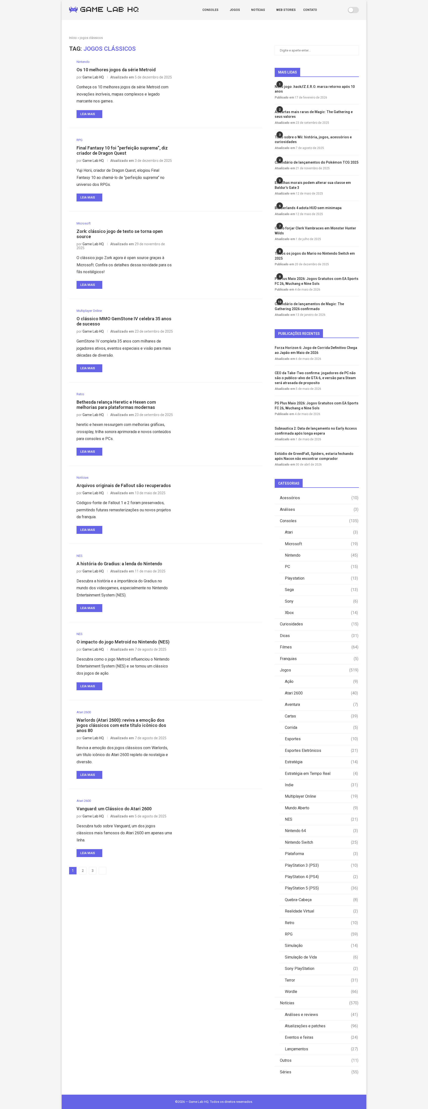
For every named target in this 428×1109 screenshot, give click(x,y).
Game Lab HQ (93, 77)
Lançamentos (321, 1049)
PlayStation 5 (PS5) (321, 888)
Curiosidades (319, 624)
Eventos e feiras (321, 1037)
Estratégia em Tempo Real (321, 773)
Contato (310, 10)
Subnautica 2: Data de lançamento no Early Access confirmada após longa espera (316, 430)
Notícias (258, 10)
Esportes (321, 739)
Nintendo (321, 555)
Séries (319, 1072)
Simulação (321, 945)
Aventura (321, 704)
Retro (321, 922)
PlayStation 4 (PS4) (321, 876)
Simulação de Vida (321, 957)
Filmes (319, 647)
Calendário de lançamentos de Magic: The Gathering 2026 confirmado (309, 306)
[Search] (342, 10)
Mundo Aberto (321, 808)
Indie (321, 785)
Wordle (321, 991)
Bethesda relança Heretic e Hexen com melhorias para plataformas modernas (116, 404)
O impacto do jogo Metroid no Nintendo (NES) (123, 641)
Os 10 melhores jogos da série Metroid (116, 69)
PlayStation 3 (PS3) (321, 865)
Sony (321, 601)
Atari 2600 (321, 693)
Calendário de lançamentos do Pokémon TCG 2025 (316, 162)
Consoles (210, 10)
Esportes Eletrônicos (321, 750)
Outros (319, 1060)
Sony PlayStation (321, 968)
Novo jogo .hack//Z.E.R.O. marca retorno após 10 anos (315, 89)
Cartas (321, 716)
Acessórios (319, 497)
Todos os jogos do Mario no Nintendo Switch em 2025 (315, 255)
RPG (321, 934)
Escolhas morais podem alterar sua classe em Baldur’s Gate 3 (313, 185)
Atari (321, 532)
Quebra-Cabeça (321, 899)
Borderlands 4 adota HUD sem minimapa (308, 208)
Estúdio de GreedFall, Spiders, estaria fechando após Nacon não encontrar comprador (314, 456)
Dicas (319, 635)
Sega (321, 589)
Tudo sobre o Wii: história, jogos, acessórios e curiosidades (313, 139)
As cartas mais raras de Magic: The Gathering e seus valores (314, 114)
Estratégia (321, 762)
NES (321, 819)
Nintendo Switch (321, 842)
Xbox (321, 612)
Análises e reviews (321, 1014)
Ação (321, 681)
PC (321, 566)
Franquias (319, 658)
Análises (319, 509)
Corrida (321, 727)
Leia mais (87, 114)
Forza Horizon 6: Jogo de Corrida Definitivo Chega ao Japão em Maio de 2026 (316, 350)
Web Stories (286, 10)
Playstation (321, 578)
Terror (321, 980)
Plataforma (321, 853)
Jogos (235, 10)
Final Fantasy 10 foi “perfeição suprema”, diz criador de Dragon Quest (122, 150)
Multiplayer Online (321, 796)
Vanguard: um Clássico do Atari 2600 (114, 808)
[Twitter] (334, 10)
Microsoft (321, 544)
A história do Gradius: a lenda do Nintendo (119, 563)
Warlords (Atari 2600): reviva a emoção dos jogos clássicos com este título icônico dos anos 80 (121, 725)
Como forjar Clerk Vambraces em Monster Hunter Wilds (315, 230)
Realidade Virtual (321, 911)
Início (73, 38)
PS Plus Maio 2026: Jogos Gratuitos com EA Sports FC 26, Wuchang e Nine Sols (316, 281)
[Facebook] (329, 10)
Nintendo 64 (321, 830)
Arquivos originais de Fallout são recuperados (124, 485)
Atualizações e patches (321, 1026)
